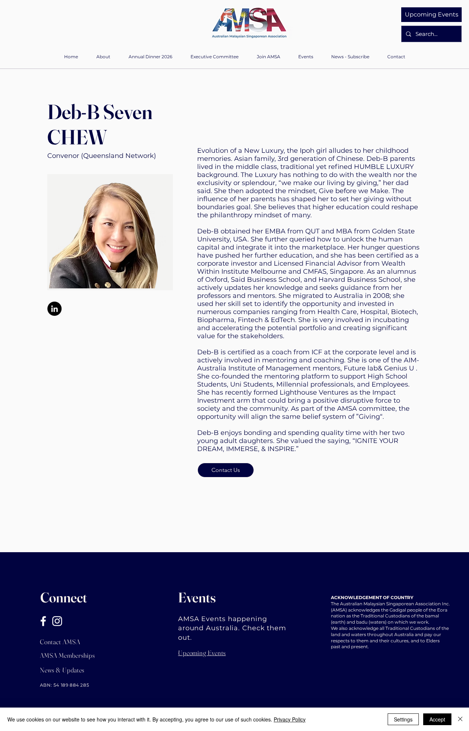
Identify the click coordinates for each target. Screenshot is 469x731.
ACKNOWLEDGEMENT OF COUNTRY (372, 597)
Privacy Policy (290, 719)
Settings (403, 719)
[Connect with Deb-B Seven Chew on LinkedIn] (54, 309)
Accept (437, 719)
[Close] (460, 719)
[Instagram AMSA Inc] (57, 621)
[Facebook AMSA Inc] (43, 621)
